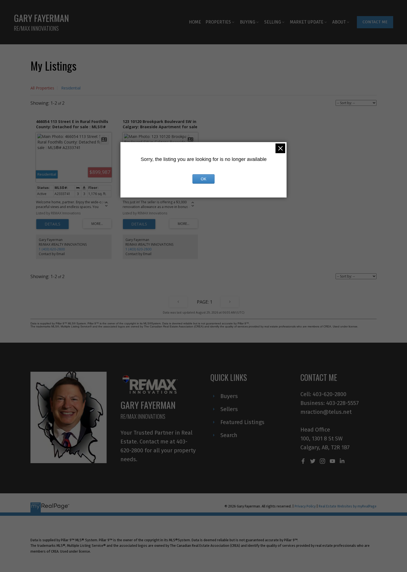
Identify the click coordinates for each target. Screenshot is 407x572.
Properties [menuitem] (218, 22)
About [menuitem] (339, 22)
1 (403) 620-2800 (52, 249)
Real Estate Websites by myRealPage (348, 506)
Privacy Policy (305, 506)
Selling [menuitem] (272, 22)
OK (203, 179)
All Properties (42, 88)
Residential (71, 88)
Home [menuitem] (195, 22)
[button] (375, 22)
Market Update (306, 22)
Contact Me (375, 21)
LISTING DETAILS (52, 224)
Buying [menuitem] (247, 22)
